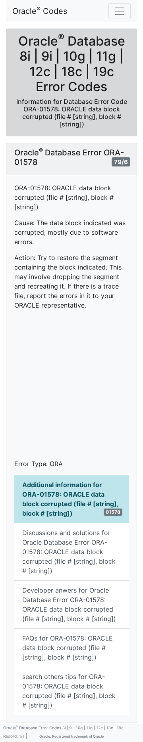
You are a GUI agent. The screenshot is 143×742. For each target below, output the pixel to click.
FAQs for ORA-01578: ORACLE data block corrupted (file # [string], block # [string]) (67, 647)
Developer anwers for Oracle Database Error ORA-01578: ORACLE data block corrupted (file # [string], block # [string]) (69, 604)
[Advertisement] (71, 387)
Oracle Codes (39, 10)
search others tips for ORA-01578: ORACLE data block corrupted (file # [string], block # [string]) (69, 691)
